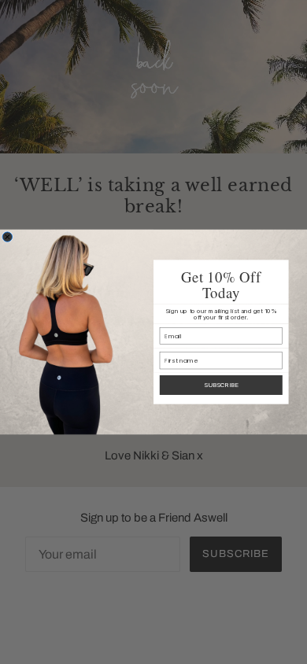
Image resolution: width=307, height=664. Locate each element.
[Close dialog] (7, 237)
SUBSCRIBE (221, 385)
